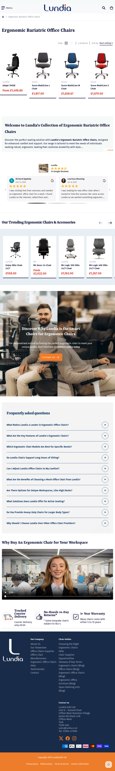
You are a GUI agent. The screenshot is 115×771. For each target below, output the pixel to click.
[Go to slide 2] (57, 203)
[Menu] (7, 8)
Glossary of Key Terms (70, 662)
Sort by (95, 43)
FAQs (61, 651)
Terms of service (62, 764)
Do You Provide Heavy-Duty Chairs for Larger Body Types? (38, 512)
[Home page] (3, 17)
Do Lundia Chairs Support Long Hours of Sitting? (33, 457)
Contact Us (48, 357)
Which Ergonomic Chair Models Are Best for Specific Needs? (39, 446)
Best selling (105, 43)
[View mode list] (71, 43)
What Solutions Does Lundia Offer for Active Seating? (36, 501)
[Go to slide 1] (36, 203)
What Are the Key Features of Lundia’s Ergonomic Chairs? (38, 435)
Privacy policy (32, 764)
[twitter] (61, 738)
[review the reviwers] (52, 180)
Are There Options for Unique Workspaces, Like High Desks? (39, 490)
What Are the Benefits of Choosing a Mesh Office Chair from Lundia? (43, 479)
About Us (35, 644)
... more (109, 150)
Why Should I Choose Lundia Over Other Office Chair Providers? (41, 523)
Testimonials (37, 669)
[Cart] (111, 8)
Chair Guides (65, 639)
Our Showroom (38, 647)
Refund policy (46, 764)
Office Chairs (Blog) (69, 669)
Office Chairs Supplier (42, 651)
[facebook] (67, 738)
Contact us (64, 703)
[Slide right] (110, 222)
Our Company (37, 639)
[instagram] (74, 738)
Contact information (80, 764)
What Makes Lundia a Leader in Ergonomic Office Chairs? (38, 424)
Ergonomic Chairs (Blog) (71, 665)
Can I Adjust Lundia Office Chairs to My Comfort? (33, 468)
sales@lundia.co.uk (68, 728)
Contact (35, 672)
